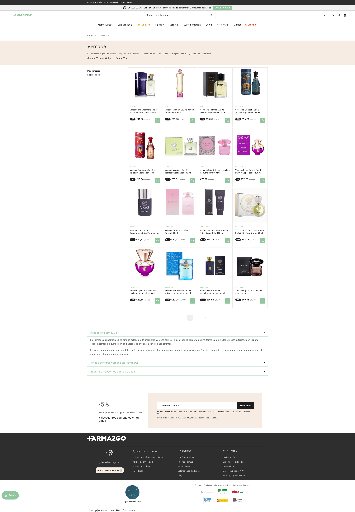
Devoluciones (229, 466)
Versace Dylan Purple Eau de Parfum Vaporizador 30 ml (143, 292)
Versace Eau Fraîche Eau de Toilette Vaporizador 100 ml (178, 292)
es (324, 15)
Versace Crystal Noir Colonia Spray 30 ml (248, 292)
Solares (146, 24)
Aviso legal (138, 471)
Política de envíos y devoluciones (148, 457)
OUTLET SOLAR (222, 8)
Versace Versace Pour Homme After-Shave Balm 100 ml (214, 231)
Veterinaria (223, 24)
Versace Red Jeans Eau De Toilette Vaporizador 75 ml (142, 171)
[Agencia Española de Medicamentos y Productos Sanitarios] (207, 492)
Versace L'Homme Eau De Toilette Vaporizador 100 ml (213, 111)
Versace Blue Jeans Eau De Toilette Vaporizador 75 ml (248, 111)
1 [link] (190, 317)
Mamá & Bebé (105, 24)
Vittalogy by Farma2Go (234, 475)
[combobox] (180, 15)
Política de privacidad (143, 462)
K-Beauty (159, 24)
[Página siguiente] (205, 318)
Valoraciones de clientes (189, 471)
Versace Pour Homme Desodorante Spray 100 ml (212, 292)
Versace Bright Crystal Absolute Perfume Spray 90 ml (215, 171)
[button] (345, 15)
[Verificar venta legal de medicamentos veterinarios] (207, 500)
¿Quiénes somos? (186, 457)
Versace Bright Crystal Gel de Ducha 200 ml (178, 231)
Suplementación (192, 24)
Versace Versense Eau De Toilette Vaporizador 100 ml (178, 171)
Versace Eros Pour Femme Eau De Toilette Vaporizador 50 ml (249, 231)
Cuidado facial (125, 24)
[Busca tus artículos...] (213, 15)
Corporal (173, 24)
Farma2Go (92, 35)
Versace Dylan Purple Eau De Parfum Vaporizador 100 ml (248, 171)
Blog (180, 475)
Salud (209, 24)
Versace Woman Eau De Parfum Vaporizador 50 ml (180, 111)
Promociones (184, 466)
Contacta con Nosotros (108, 470)
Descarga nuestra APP (233, 471)
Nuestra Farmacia (186, 462)
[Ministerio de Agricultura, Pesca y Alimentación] (222, 500)
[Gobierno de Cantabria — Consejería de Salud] (238, 500)
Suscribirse (245, 405)
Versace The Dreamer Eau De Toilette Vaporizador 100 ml (143, 111)
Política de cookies (141, 466)
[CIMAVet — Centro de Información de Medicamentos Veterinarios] (238, 492)
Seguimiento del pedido (234, 462)
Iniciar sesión (229, 457)
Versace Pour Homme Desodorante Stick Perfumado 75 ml (144, 232)
